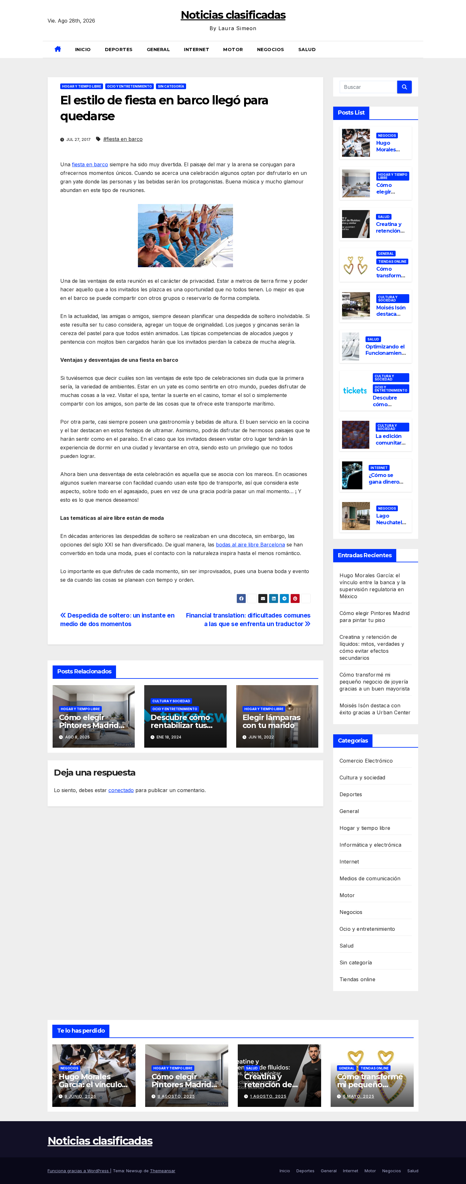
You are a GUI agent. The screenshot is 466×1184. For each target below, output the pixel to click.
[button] (415, 49)
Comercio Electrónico (366, 760)
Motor (233, 49)
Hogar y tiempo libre (81, 86)
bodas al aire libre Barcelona (250, 544)
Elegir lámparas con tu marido (271, 721)
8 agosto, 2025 (176, 1096)
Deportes (119, 49)
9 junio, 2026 (80, 1096)
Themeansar (162, 1170)
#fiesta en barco (123, 139)
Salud (307, 49)
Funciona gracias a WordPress (79, 1170)
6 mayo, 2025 (358, 1096)
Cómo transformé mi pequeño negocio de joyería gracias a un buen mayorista (375, 681)
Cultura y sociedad (171, 701)
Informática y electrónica (370, 845)
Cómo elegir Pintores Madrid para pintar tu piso (93, 725)
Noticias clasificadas (233, 15)
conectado (121, 790)
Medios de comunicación (370, 878)
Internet (196, 49)
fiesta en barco (90, 164)
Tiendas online (392, 261)
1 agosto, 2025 (268, 1096)
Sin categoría (171, 86)
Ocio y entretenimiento (129, 86)
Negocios (270, 49)
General (158, 49)
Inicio (83, 49)
